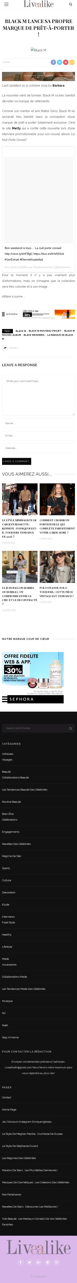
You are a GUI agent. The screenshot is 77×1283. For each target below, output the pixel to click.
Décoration (8, 892)
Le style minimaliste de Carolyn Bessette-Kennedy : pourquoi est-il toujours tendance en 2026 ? (19, 528)
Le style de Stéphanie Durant (20, 1146)
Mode (5, 958)
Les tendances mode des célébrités (23, 988)
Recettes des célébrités (16, 843)
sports (6, 868)
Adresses (7, 753)
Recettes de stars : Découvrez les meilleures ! (30, 1206)
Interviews (8, 916)
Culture (6, 880)
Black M (21, 331)
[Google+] (38, 1262)
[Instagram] (56, 1262)
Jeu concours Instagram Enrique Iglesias (27, 1121)
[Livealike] (38, 1247)
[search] (70, 4)
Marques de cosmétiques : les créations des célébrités (35, 1182)
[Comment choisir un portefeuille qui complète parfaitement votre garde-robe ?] (57, 499)
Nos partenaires (11, 1194)
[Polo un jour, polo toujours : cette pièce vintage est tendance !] (57, 567)
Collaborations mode (14, 976)
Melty (16, 128)
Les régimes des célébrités (19, 1158)
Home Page (9, 1109)
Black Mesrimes (34, 335)
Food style (8, 922)
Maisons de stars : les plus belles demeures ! (30, 1170)
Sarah (6, 62)
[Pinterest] (47, 1262)
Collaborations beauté (15, 777)
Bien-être (8, 813)
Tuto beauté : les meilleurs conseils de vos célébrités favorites (34, 1221)
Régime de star (11, 856)
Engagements (10, 831)
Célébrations (9, 819)
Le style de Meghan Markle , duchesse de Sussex (32, 1133)
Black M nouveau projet (45, 331)
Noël (5, 1025)
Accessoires (9, 964)
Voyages (7, 759)
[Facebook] (20, 1262)
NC (4, 1013)
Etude (5, 904)
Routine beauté (11, 801)
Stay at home (10, 1037)
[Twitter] (29, 1262)
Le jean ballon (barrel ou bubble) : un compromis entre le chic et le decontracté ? (19, 596)
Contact (6, 1097)
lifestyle (7, 946)
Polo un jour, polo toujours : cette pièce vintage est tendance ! (57, 592)
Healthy (6, 934)
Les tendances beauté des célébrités (24, 789)
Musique (7, 1001)
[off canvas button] (6, 4)
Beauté (6, 771)
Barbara (58, 85)
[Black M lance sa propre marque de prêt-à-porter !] (38, 50)
